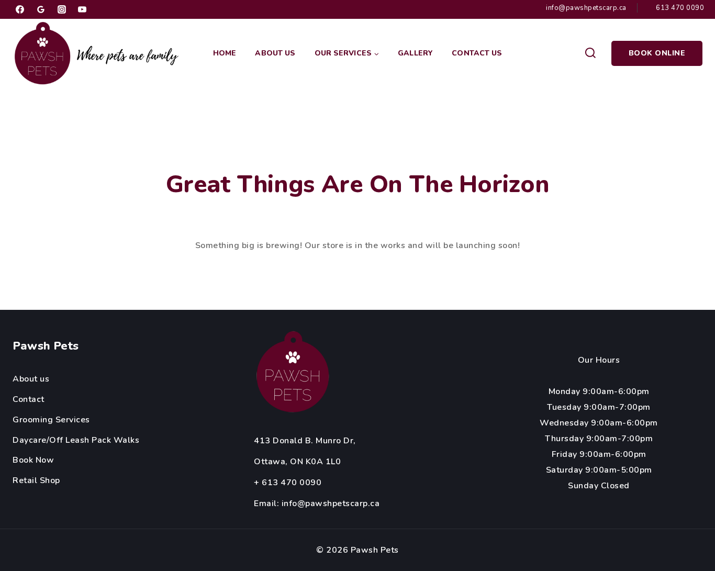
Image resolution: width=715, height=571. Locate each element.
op (55, 480)
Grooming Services (51, 420)
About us (31, 379)
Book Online (657, 53)
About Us (275, 53)
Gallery (415, 53)
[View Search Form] (590, 53)
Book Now (33, 460)
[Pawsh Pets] (99, 53)
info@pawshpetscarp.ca (331, 503)
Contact (28, 399)
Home (224, 53)
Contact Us (477, 53)
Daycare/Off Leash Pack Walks (76, 440)
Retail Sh (31, 480)
